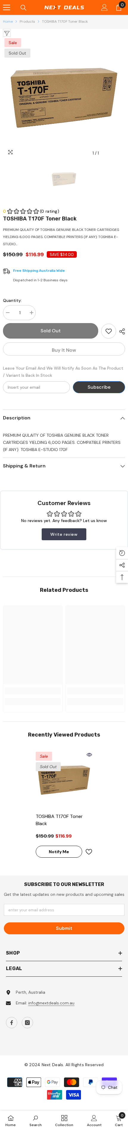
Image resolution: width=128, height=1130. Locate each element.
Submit (64, 928)
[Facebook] (11, 1022)
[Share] (120, 331)
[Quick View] (89, 754)
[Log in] (104, 7)
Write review (63, 534)
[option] (64, 98)
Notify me (59, 851)
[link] (33, 690)
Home (8, 21)
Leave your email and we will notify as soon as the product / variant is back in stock (63, 371)
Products (27, 21)
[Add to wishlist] (108, 331)
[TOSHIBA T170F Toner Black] (64, 780)
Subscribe (99, 387)
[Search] (23, 7)
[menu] (6, 7)
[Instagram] (27, 1022)
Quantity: (12, 300)
